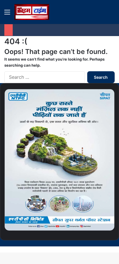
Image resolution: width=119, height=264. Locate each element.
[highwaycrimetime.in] (31, 12)
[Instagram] (99, 243)
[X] (108, 243)
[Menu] (7, 14)
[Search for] (112, 14)
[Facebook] (113, 243)
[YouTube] (104, 243)
